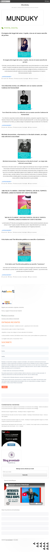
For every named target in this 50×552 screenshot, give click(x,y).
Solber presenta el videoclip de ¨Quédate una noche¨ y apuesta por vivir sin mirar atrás (20, 326)
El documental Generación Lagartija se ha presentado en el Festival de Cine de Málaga (20, 408)
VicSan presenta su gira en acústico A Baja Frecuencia (13, 329)
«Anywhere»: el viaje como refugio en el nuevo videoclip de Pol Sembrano (17, 332)
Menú (47, 1)
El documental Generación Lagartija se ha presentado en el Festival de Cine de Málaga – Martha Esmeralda (24, 406)
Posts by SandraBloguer (10, 480)
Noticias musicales (19, 78)
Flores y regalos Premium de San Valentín (12, 311)
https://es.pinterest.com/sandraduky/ (11, 510)
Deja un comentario (34, 78)
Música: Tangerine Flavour (29, 411)
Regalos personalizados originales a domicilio (13, 307)
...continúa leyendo (6, 76)
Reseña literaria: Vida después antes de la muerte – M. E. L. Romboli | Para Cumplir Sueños (21, 424)
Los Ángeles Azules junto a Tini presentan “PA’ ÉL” (12, 338)
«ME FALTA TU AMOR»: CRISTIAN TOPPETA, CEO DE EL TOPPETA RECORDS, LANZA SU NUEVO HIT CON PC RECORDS (24, 192)
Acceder (16, 539)
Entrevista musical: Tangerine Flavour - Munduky (12, 411)
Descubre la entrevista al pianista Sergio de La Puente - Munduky (15, 419)
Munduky (25, 5)
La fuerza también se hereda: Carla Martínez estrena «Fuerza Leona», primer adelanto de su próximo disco (24, 335)
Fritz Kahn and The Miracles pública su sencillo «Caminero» (23, 239)
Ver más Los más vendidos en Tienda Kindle (10, 318)
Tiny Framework (9, 539)
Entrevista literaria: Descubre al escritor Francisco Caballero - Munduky (16, 414)
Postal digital (25, 78)
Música (12, 78)
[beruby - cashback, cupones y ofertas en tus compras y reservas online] (11, 438)
